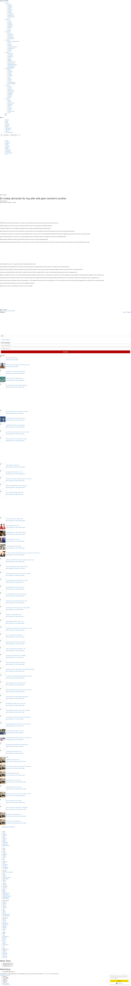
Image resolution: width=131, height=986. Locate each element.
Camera (10, 88)
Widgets (4, 950)
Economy (10, 36)
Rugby (9, 26)
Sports (7, 19)
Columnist (10, 53)
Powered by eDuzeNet (5, 975)
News (6, 3)
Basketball (10, 25)
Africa (9, 8)
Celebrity (10, 71)
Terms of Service (46, 973)
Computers (10, 92)
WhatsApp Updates (12, 64)
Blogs (9, 59)
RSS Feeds (5, 953)
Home (7, 120)
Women (10, 105)
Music (9, 70)
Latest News (6, 135)
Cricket (9, 23)
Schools (10, 27)
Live (9, 18)
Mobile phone (11, 90)
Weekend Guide (11, 83)
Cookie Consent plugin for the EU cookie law (119, 983)
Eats (9, 42)
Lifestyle (7, 40)
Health (9, 11)
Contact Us (5, 956)
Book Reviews (11, 67)
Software (10, 93)
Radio (9, 78)
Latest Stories (8, 132)
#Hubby (5, 310)
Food (9, 107)
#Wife (13, 310)
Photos (9, 51)
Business (7, 31)
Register (129, 312)
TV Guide (10, 75)
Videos (7, 98)
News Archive (6, 949)
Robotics (10, 94)
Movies (9, 72)
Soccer (9, 22)
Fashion (10, 44)
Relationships (11, 48)
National (10, 7)
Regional (10, 5)
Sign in (124, 312)
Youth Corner (11, 63)
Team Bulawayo (11, 82)
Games (9, 74)
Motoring (10, 104)
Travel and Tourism (12, 46)
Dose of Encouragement (13, 41)
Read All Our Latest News (9, 827)
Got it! (119, 981)
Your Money (10, 38)
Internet (10, 89)
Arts (9, 77)
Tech (6, 85)
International (11, 14)
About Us (5, 954)
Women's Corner (11, 62)
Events (9, 81)
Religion (10, 12)
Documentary (11, 111)
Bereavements (11, 66)
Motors (9, 86)
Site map (5, 952)
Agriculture (10, 15)
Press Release (11, 16)
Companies (10, 34)
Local (9, 4)
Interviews (10, 55)
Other (9, 30)
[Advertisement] (65, 165)
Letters (9, 57)
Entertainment (8, 68)
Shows (9, 79)
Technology (7, 129)
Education (10, 10)
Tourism (10, 108)
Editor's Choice (14, 135)
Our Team (5, 957)
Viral (9, 112)
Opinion (7, 52)
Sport (9, 101)
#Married (10, 310)
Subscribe (65, 352)
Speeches (10, 56)
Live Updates (7, 339)
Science (10, 96)
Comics (9, 49)
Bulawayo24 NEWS (4, 0)
